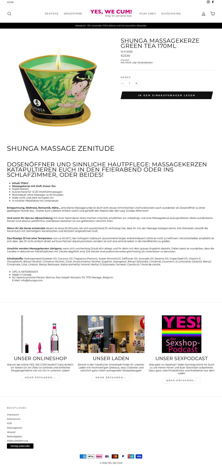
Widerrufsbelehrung (17, 440)
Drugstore (73, 13)
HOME (10, 2)
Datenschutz (13, 419)
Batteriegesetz (14, 436)
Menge (126, 77)
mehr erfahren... (40, 377)
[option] (111, 25)
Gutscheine (171, 13)
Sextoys (51, 13)
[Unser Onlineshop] (40, 334)
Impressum (13, 414)
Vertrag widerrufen (20, 446)
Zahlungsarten (14, 427)
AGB (9, 423)
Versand (11, 432)
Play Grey (148, 13)
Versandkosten (145, 62)
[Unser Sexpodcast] (181, 334)
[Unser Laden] (111, 334)
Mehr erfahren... (111, 377)
